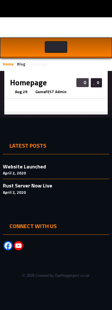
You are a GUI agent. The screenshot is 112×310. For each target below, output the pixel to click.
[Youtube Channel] (18, 245)
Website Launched (24, 166)
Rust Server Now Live (27, 185)
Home (8, 64)
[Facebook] (8, 245)
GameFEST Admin (51, 92)
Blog (21, 64)
